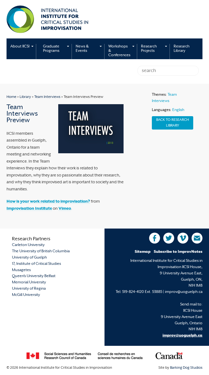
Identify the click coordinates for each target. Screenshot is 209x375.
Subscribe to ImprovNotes (178, 252)
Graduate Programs (51, 49)
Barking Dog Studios (186, 368)
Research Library (181, 49)
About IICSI (19, 46)
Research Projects (149, 49)
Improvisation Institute (29, 209)
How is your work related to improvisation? (48, 201)
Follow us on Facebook (154, 238)
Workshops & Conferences (119, 51)
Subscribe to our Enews (197, 238)
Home (11, 97)
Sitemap (142, 252)
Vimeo (65, 209)
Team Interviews (47, 97)
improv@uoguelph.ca (182, 335)
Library (25, 97)
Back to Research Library (172, 122)
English (178, 110)
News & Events (82, 49)
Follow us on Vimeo (182, 238)
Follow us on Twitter (168, 238)
